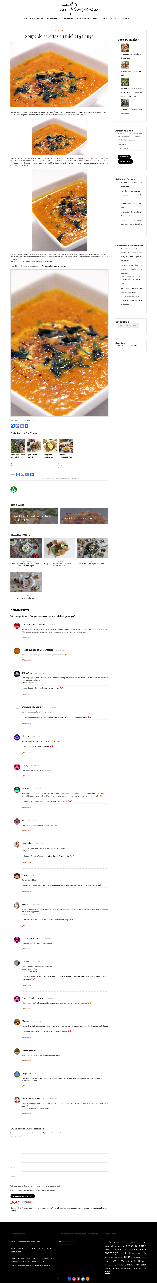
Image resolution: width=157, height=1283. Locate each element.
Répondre (27, 637)
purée (129, 1261)
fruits (124, 1253)
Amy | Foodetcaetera (33, 998)
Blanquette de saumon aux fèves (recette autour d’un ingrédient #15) (70, 885)
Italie (138, 1253)
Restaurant (109, 1265)
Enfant (133, 1249)
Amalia (25, 875)
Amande (113, 1242)
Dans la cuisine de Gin (33, 1098)
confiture (108, 1249)
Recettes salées (67, 18)
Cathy (25, 765)
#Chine (59, 466)
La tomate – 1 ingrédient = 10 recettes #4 (131, 56)
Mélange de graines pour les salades (131, 111)
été (107, 1272)
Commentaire (15, 1137)
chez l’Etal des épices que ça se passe (51, 266)
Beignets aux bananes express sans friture (70, 717)
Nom (12, 1158)
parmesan (134, 1257)
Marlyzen (26, 788)
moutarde (109, 1257)
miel (144, 1253)
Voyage (134, 1268)
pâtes (137, 1261)
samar (25, 904)
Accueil (25, 18)
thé (121, 1268)
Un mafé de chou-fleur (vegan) (55, 1031)
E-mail (13, 1167)
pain (127, 1256)
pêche (144, 1261)
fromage (112, 1253)
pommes (118, 1260)
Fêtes (105, 18)
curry (125, 1249)
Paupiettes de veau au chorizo (80, 518)
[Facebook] (69, 1279)
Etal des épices (86, 112)
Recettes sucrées (83, 18)
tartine (115, 1268)
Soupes (41, 478)
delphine (26, 1073)
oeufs (120, 1257)
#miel (59, 468)
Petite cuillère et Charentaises (37, 650)
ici (49, 1265)
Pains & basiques (52, 18)
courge (117, 1249)
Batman (46, 746)
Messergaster (29, 1050)
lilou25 (25, 736)
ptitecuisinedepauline (33, 707)
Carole (25, 961)
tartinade (108, 1268)
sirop (137, 1265)
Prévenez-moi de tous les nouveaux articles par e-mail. (33, 1190)
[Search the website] (133, 18)
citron (142, 1245)
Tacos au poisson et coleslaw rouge (55, 919)
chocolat (131, 1245)
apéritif (119, 1242)
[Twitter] (83, 1279)
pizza (140, 1257)
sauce (129, 1264)
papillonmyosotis (31, 938)
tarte (143, 1264)
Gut (122, 249)
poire (144, 1257)
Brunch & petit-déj (36, 18)
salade (119, 1264)
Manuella (27, 843)
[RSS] (88, 1279)
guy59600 (27, 673)
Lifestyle (126, 18)
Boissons (96, 18)
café (107, 1246)
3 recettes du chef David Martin (56, 856)
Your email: (122, 144)
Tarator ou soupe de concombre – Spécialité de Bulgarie (26, 565)
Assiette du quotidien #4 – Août (131, 73)
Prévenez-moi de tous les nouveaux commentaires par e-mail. (36, 1186)
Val (23, 820)
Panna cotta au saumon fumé (55, 801)
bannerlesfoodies (52, 688)
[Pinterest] (78, 1279)
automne (126, 1242)
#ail (59, 463)
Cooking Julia (127, 265)
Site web (13, 1176)
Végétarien (142, 1268)
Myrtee (25, 1021)
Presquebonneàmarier (33, 624)
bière (138, 1242)
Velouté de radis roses (26, 598)
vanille (127, 1268)
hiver (131, 1253)
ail (106, 1242)
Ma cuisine (115, 18)
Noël (116, 1257)
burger (143, 1242)
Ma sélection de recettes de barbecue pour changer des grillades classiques (131, 92)
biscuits (132, 1242)
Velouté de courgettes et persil (92, 564)
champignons (117, 1246)
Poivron (107, 1261)
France (143, 1249)
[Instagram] (74, 1279)
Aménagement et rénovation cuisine (25, 1242)
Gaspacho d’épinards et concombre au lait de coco (59, 565)
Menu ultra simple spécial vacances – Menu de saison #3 (131, 224)
